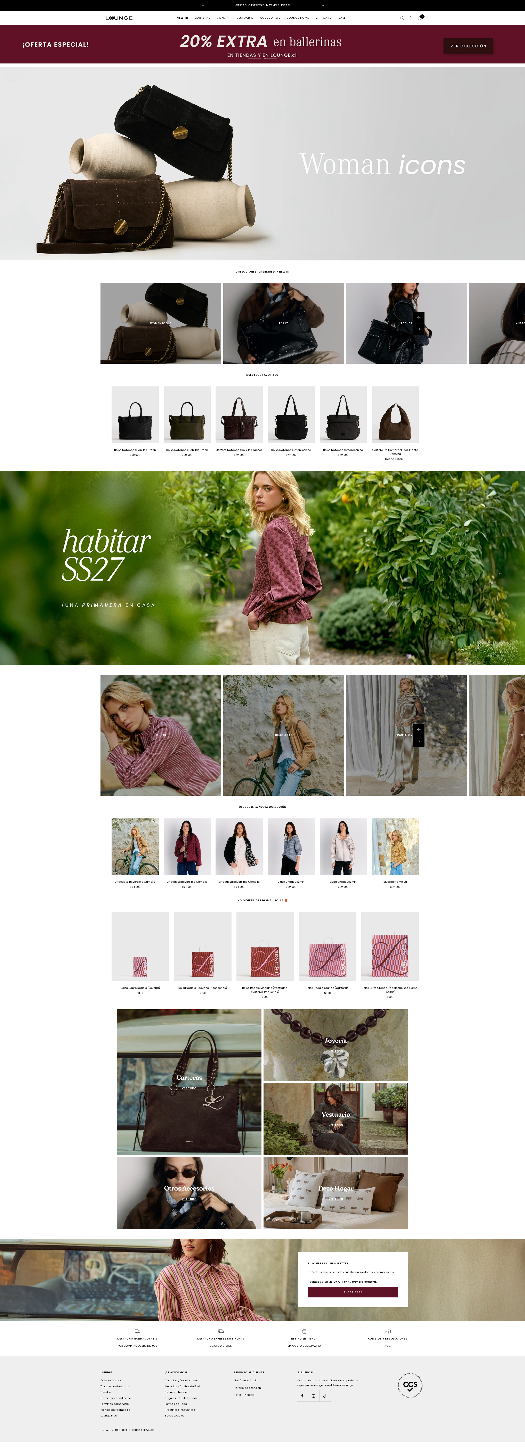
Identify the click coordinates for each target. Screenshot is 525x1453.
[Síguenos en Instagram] (313, 1395)
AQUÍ (388, 1345)
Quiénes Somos (111, 1380)
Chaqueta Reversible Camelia (135, 881)
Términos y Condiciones (116, 1397)
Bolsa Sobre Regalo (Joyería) (140, 987)
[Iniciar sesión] (410, 18)
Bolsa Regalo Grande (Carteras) (327, 987)
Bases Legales (174, 1415)
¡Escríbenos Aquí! (245, 1380)
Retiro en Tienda (176, 1391)
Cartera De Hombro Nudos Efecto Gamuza (395, 451)
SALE (342, 18)
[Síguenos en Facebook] (302, 1395)
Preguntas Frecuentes (180, 1409)
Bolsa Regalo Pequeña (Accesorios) (202, 987)
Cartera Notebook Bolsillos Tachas (239, 449)
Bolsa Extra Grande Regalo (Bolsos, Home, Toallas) (390, 989)
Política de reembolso (115, 1409)
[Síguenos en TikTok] (325, 1395)
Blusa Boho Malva (395, 881)
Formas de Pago (176, 1403)
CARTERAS (203, 18)
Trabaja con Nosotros (115, 1386)
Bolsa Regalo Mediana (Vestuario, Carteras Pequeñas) (265, 989)
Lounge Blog (108, 1415)
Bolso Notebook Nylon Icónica (291, 449)
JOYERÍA (223, 18)
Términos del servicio (114, 1403)
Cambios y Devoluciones (181, 1380)
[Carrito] (419, 18)
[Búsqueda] (402, 18)
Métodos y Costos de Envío (183, 1386)
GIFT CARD (324, 18)
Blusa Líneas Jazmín (291, 881)
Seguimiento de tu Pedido (182, 1397)
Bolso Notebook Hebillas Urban (135, 449)
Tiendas (105, 1391)
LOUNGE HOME (298, 18)
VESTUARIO (245, 18)
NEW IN (182, 18)
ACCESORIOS (270, 18)
